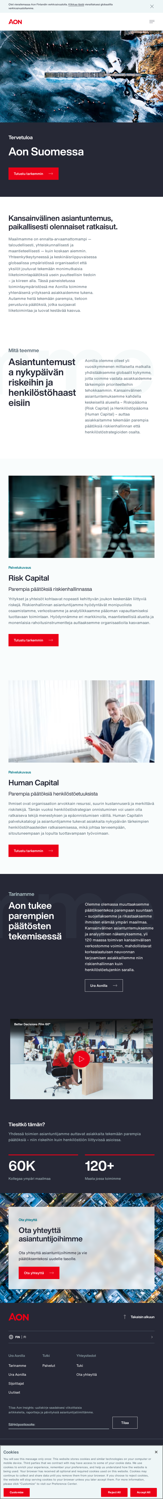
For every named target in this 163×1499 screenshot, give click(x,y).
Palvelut (48, 1365)
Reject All (114, 1492)
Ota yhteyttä (86, 1374)
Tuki (79, 1365)
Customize (17, 1492)
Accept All (143, 1492)
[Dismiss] (152, 6)
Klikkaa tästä (76, 4)
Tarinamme (17, 1365)
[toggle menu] (152, 21)
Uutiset (14, 1392)
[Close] (156, 1452)
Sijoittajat (16, 1383)
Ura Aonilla (17, 1374)
